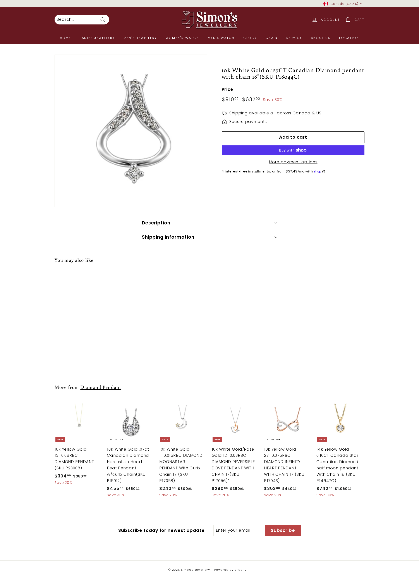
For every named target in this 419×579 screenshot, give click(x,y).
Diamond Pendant (100, 387)
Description (156, 223)
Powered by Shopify (230, 570)
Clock (250, 38)
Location (349, 38)
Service (294, 38)
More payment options (293, 162)
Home (65, 38)
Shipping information (168, 237)
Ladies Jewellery (97, 38)
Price (227, 89)
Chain (272, 38)
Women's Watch (182, 38)
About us (320, 38)
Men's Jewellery (140, 38)
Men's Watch (221, 38)
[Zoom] (131, 131)
